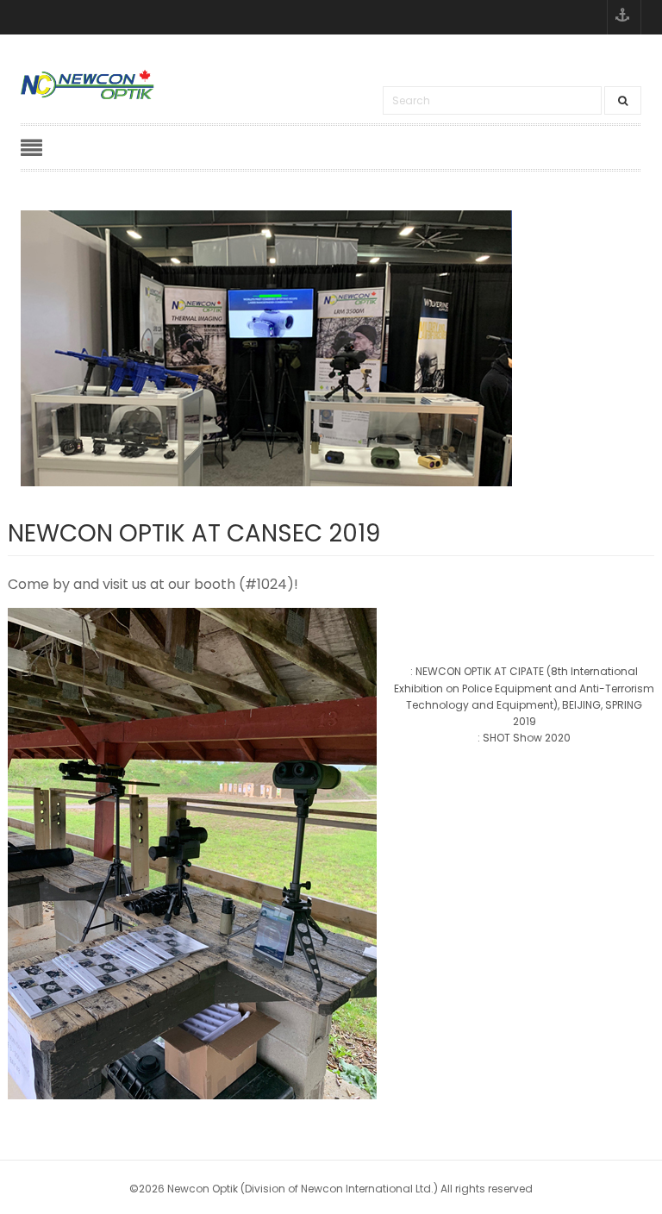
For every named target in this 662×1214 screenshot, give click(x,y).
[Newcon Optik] (89, 84)
